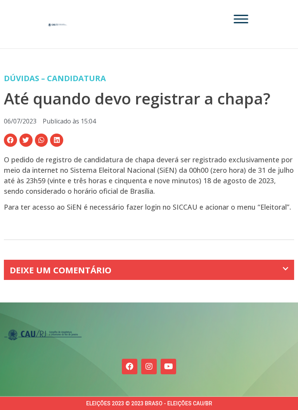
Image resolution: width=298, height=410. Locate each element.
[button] (10, 140)
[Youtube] (168, 366)
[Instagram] (149, 366)
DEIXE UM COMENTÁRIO (60, 270)
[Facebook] (129, 366)
